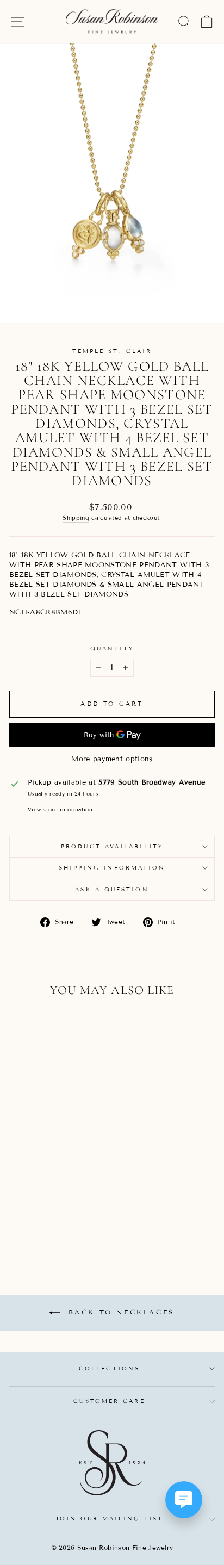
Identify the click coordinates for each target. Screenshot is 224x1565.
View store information (60, 809)
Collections (109, 1368)
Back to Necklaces (119, 1312)
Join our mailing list (109, 1518)
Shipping (76, 517)
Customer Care (109, 1401)
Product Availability (112, 846)
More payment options (111, 759)
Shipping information (112, 867)
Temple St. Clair (112, 351)
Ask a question (111, 889)
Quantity (112, 648)
